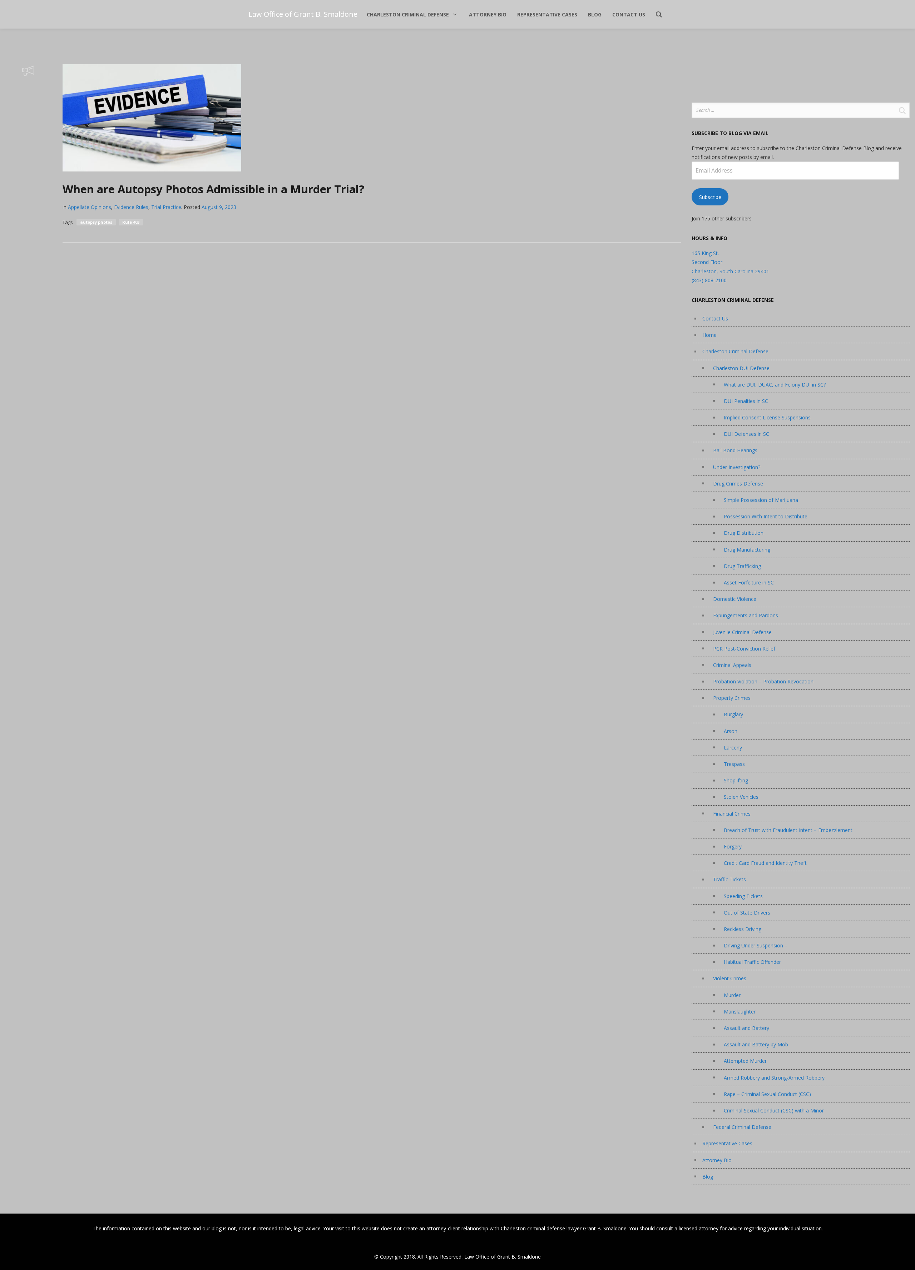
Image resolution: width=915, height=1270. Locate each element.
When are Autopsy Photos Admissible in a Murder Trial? (213, 188)
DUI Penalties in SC (746, 401)
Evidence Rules (131, 207)
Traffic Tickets (729, 879)
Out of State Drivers (747, 912)
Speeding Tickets (743, 896)
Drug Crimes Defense (738, 483)
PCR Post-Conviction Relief (744, 648)
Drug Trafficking (742, 566)
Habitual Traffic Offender (752, 961)
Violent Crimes (729, 978)
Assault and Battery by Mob (756, 1044)
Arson (730, 731)
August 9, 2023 (219, 207)
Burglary (733, 714)
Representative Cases (727, 1143)
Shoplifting (736, 780)
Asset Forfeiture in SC (749, 582)
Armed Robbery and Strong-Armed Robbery (774, 1077)
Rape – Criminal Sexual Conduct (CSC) (767, 1094)
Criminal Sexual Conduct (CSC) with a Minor (774, 1110)
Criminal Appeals (732, 665)
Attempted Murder (745, 1060)
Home (709, 335)
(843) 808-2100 (709, 280)
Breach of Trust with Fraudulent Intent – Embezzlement (788, 830)
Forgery (733, 846)
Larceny (733, 747)
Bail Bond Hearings (735, 450)
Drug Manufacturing (747, 549)
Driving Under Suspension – (755, 945)
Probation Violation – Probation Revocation (763, 681)
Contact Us (715, 318)
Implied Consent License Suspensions (767, 417)
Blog (707, 1176)
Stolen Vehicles (741, 796)
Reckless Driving (742, 929)
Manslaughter (740, 1011)
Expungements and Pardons (745, 615)
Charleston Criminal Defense (735, 351)
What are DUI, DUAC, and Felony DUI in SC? (775, 384)
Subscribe (710, 197)
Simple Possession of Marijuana (761, 500)
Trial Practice (166, 207)
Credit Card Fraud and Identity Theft (765, 863)
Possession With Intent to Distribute (765, 516)
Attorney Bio (717, 1160)
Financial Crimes (732, 813)
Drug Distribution (743, 532)
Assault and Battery (746, 1028)
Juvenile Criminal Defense (742, 632)
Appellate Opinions (89, 207)
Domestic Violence (734, 599)
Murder (732, 995)
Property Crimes (732, 697)
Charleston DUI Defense (741, 368)
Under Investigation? (736, 467)
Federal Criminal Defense (742, 1127)
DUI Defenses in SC (746, 433)
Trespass (734, 764)
